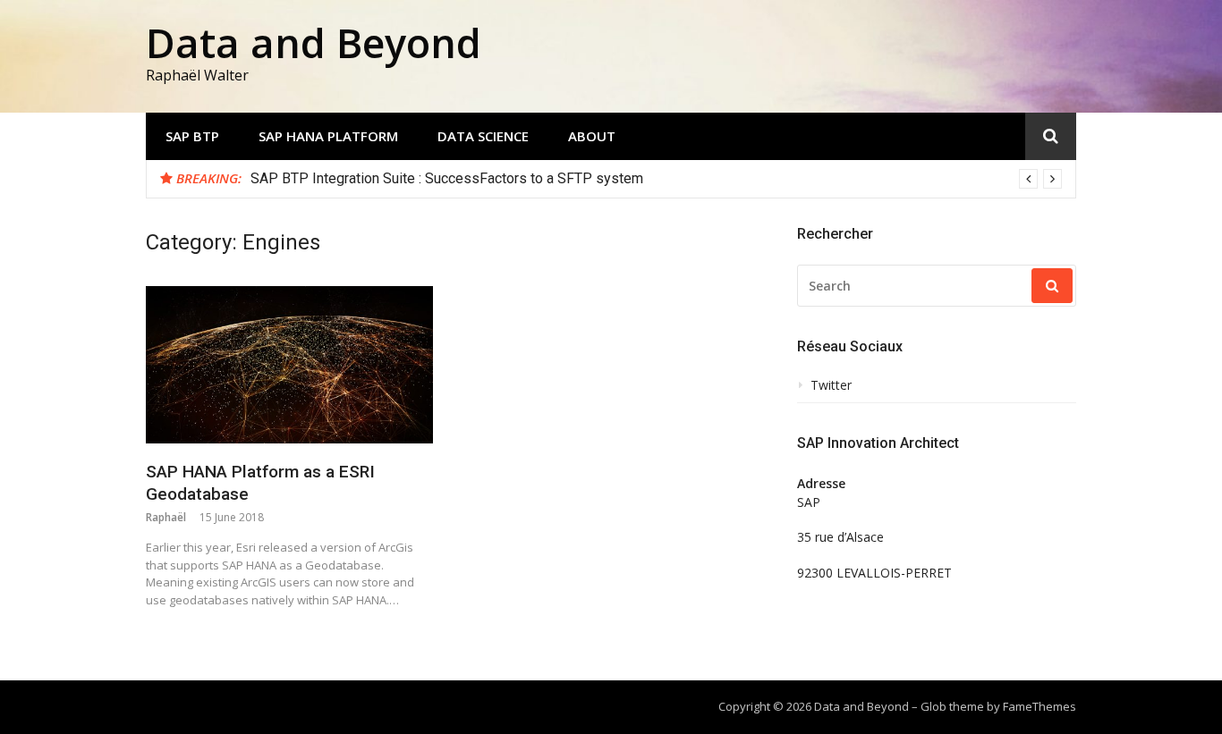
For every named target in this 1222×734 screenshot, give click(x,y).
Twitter (831, 385)
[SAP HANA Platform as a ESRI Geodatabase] (289, 364)
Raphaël (166, 517)
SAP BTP (192, 136)
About (591, 136)
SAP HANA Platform (328, 136)
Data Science (483, 136)
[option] (656, 179)
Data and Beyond (313, 42)
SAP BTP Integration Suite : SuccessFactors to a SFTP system (446, 178)
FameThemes (1039, 706)
